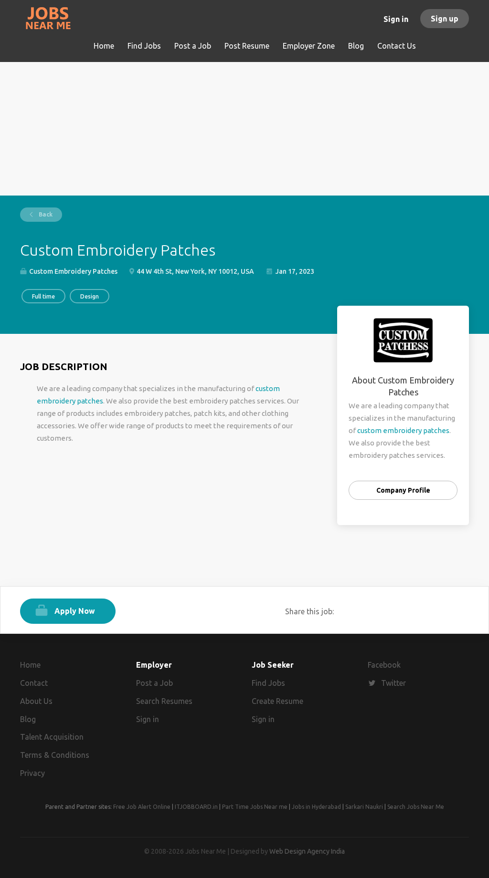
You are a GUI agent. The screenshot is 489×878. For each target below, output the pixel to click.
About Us (36, 701)
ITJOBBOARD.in (196, 807)
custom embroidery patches (403, 430)
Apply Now (74, 611)
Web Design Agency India (307, 851)
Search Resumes (164, 701)
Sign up (444, 18)
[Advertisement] (244, 129)
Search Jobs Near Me (415, 807)
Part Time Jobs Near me (254, 807)
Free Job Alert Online (141, 807)
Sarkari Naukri (364, 807)
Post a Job (154, 683)
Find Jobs (268, 683)
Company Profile (403, 490)
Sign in (395, 19)
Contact (34, 683)
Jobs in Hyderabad (316, 807)
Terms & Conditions (54, 755)
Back (45, 214)
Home (30, 665)
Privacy (32, 773)
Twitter (393, 683)
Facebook (384, 665)
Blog (28, 719)
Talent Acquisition (52, 737)
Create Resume (277, 701)
